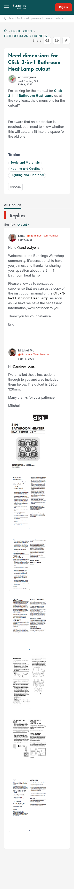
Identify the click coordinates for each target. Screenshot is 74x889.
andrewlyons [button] (27, 77)
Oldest (22, 225)
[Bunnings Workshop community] (19, 7)
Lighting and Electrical (27, 175)
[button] (12, 79)
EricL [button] (21, 236)
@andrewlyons (28, 247)
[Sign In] (63, 7)
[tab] (13, 205)
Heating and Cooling (25, 169)
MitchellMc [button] (26, 350)
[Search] (4, 18)
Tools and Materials (25, 163)
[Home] (5, 31)
